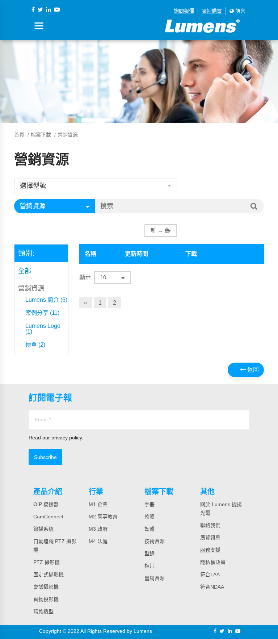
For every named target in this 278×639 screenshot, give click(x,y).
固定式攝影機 (48, 574)
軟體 (149, 516)
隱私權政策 (213, 562)
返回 (252, 370)
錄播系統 (43, 529)
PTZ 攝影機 (46, 562)
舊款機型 (43, 611)
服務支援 (210, 550)
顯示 (85, 277)
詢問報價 (184, 11)
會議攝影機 (46, 587)
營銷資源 (31, 288)
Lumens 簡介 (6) (46, 300)
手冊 (149, 504)
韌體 (149, 529)
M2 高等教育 (103, 516)
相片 (149, 566)
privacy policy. (67, 437)
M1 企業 (98, 504)
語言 (239, 11)
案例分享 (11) (42, 313)
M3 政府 (98, 529)
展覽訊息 (210, 537)
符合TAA (210, 574)
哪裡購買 (212, 11)
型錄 (149, 553)
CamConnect (48, 516)
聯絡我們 (210, 525)
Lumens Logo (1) (42, 329)
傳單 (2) (35, 345)
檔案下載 (41, 135)
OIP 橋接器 (46, 504)
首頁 (19, 135)
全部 (24, 271)
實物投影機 (46, 599)
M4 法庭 (98, 541)
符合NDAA (212, 587)
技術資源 (154, 541)
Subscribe (45, 457)
